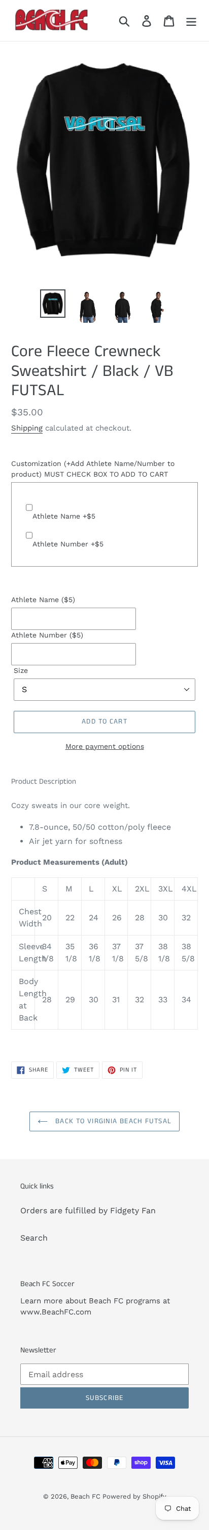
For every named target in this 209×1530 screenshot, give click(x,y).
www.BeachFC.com (55, 1311)
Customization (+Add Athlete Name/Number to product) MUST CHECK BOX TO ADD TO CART (93, 468)
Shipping (27, 428)
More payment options (104, 746)
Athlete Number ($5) (47, 635)
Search (34, 1238)
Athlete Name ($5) (43, 600)
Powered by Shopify (134, 1496)
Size (21, 670)
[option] (53, 304)
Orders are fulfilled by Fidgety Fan (88, 1210)
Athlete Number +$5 (67, 544)
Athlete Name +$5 (63, 516)
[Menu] (191, 20)
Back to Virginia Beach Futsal (112, 1121)
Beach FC (86, 1496)
